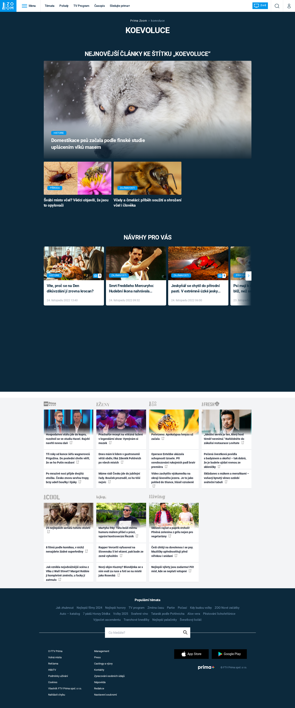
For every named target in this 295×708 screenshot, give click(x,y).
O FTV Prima (55, 651)
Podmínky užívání (58, 676)
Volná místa (55, 657)
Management (101, 651)
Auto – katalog (70, 614)
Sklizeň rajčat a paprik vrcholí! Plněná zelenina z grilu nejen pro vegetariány (172, 532)
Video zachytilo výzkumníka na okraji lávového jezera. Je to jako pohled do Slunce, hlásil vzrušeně (172, 478)
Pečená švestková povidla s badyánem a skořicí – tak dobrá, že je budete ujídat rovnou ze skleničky (225, 460)
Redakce (99, 688)
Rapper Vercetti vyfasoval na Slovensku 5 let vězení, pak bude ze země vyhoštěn (121, 552)
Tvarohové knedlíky (136, 620)
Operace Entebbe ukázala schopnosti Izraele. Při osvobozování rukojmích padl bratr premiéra (173, 460)
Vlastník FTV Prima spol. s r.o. (65, 688)
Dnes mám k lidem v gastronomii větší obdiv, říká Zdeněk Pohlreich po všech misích (120, 458)
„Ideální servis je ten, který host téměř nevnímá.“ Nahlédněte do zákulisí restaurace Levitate (224, 439)
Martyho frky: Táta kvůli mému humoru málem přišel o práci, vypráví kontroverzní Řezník (118, 532)
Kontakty (99, 669)
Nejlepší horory (115, 608)
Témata (49, 6)
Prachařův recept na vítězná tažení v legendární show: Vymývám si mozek (121, 439)
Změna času (156, 608)
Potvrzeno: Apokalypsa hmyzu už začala (172, 436)
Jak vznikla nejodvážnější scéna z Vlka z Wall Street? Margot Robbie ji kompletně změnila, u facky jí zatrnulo (67, 573)
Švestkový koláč (191, 620)
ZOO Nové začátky (227, 608)
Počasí (182, 608)
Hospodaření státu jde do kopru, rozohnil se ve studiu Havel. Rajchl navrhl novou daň (68, 439)
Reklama (53, 663)
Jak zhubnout (65, 608)
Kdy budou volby (201, 608)
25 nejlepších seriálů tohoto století (68, 527)
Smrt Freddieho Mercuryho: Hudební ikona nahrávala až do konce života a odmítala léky (133, 289)
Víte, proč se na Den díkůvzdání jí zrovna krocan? (70, 288)
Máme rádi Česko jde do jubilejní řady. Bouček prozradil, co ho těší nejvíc (119, 478)
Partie (171, 608)
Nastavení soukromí (105, 694)
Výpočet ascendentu (107, 620)
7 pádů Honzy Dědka (96, 614)
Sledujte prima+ (120, 6)
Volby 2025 (120, 614)
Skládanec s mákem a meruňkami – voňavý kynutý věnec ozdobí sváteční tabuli (226, 478)
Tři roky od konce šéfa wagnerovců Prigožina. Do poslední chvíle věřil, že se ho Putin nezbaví (68, 458)
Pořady (63, 6)
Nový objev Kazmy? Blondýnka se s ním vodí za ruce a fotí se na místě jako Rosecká (121, 571)
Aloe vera (193, 614)
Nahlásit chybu (56, 694)
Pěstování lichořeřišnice (219, 614)
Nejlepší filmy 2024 (89, 608)
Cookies (52, 682)
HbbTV (52, 669)
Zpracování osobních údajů (109, 676)
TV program (136, 608)
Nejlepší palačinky (164, 620)
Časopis (99, 6)
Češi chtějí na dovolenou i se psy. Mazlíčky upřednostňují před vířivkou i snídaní (172, 552)
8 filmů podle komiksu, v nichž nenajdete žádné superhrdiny (65, 549)
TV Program (81, 6)
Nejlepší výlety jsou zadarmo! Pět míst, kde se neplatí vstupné (172, 569)
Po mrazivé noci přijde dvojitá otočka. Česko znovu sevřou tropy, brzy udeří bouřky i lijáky (67, 478)
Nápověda (100, 682)
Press (97, 657)
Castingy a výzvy (103, 663)
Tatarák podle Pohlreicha (167, 614)
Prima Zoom (138, 20)
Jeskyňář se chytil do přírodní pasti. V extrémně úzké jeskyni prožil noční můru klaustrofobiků (196, 289)
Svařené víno (139, 614)
